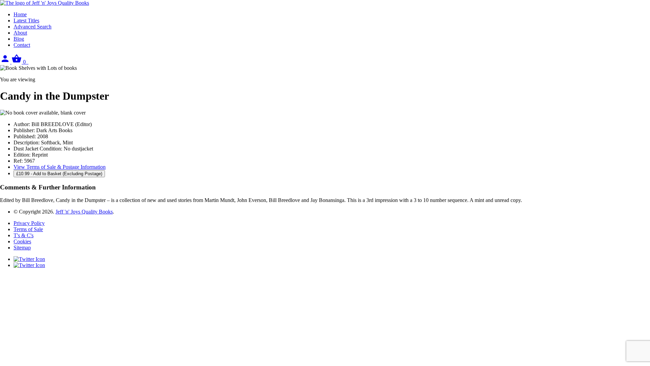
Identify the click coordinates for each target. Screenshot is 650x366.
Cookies (22, 241)
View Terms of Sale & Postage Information (60, 167)
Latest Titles (26, 20)
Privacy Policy (29, 223)
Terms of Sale (28, 229)
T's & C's (24, 235)
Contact (22, 45)
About (20, 33)
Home (20, 14)
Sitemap (22, 247)
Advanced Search (32, 26)
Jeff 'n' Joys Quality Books (84, 212)
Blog (19, 39)
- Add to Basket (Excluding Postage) (59, 173)
